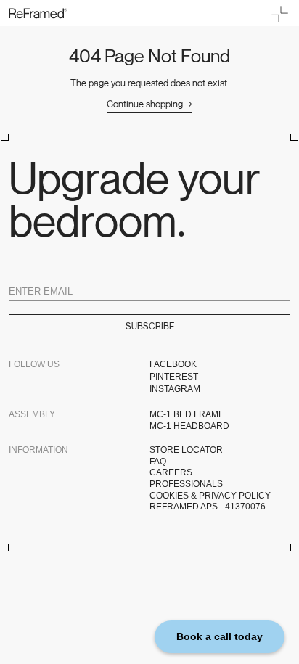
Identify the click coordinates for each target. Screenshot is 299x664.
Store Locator (186, 450)
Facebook (173, 364)
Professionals (186, 484)
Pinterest (174, 377)
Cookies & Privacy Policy (210, 496)
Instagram (175, 389)
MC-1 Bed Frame (187, 414)
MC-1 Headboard (189, 426)
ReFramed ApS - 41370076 (208, 506)
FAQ (158, 461)
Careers (171, 472)
